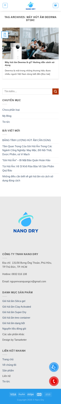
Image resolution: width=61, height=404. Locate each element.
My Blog (6, 116)
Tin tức (6, 122)
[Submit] (55, 91)
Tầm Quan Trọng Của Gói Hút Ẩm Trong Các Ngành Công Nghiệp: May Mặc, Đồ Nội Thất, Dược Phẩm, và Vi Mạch (27, 150)
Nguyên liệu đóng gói (14, 328)
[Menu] (5, 5)
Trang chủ (7, 359)
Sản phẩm (8, 370)
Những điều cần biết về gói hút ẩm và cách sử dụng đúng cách (27, 178)
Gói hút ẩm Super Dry (14, 312)
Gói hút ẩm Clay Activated (16, 306)
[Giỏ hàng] (55, 5)
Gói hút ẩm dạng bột (13, 323)
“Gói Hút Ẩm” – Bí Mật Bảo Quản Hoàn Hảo (26, 160)
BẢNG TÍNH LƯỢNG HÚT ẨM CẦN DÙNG (26, 140)
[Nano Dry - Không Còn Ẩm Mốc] (30, 5)
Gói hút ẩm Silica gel (13, 301)
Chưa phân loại (11, 109)
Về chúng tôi (9, 365)
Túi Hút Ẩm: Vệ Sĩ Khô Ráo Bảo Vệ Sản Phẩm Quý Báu (28, 168)
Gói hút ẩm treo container (16, 317)
